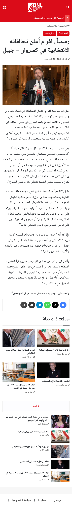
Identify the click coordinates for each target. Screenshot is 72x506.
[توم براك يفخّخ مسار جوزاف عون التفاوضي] (19, 338)
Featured (52, 26)
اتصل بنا (42, 500)
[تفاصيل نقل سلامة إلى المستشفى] (53, 370)
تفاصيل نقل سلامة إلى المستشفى (48, 18)
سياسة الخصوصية (21, 500)
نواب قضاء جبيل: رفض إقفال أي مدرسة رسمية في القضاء (21, 386)
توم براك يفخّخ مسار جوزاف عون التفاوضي (20, 351)
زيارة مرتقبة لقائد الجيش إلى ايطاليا (54, 350)
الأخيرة (36, 406)
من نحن (57, 500)
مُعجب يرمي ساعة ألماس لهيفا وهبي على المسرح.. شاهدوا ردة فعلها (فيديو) (27, 419)
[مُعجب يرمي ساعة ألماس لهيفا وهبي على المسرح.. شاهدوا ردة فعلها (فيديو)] (60, 421)
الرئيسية (63, 26)
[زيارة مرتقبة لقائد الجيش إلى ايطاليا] (53, 338)
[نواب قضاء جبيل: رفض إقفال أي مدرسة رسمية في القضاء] (19, 372)
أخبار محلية (49, 33)
